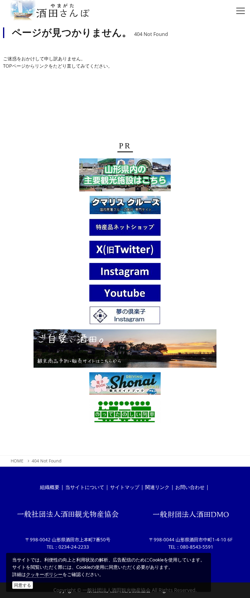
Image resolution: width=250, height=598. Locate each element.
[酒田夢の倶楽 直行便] (125, 229)
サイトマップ (124, 487)
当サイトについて (84, 487)
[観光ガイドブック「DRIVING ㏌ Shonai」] (125, 385)
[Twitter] (125, 251)
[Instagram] (125, 273)
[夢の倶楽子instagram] (125, 317)
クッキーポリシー (44, 574)
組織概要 (49, 487)
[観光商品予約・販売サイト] (125, 350)
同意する (22, 585)
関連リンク (157, 487)
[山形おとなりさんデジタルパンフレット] (125, 176)
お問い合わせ (190, 487)
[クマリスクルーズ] (125, 206)
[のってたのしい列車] (125, 413)
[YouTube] (125, 295)
